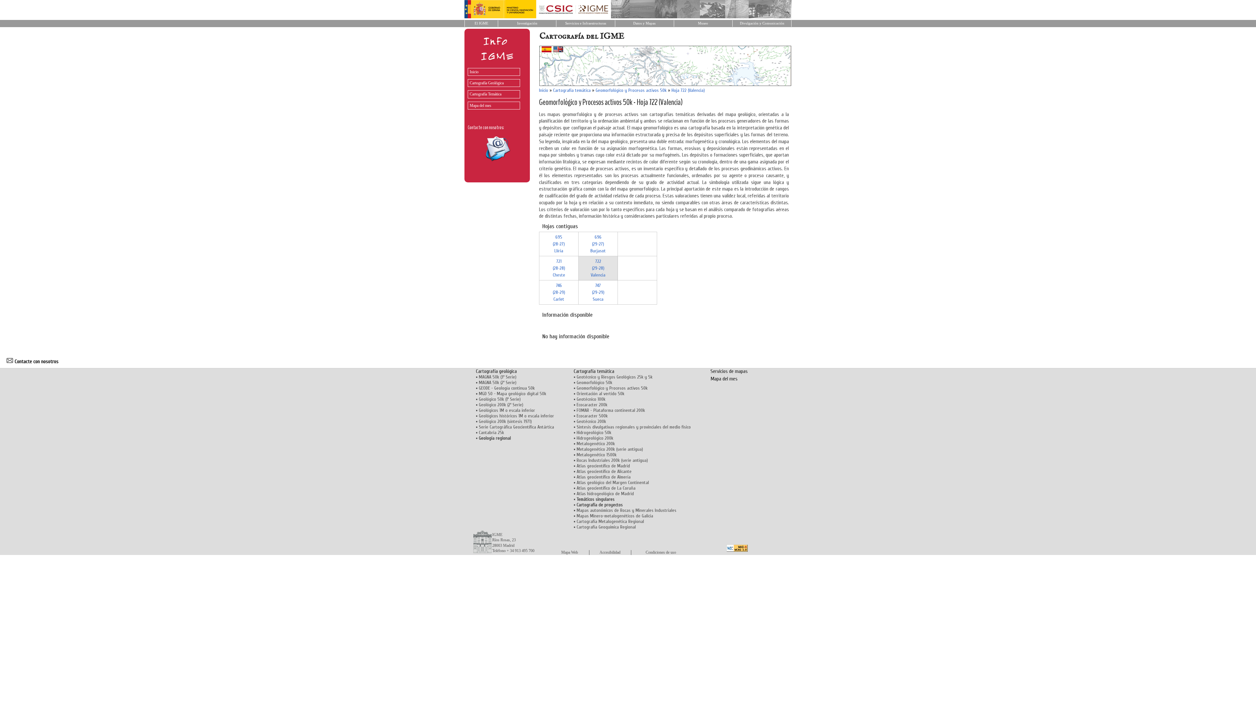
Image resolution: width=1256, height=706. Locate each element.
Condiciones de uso (661, 552)
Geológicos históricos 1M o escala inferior (516, 416)
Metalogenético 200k (596, 443)
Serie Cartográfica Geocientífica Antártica (516, 427)
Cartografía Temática (485, 94)
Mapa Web (569, 552)
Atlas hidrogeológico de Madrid (605, 493)
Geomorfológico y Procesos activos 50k (631, 90)
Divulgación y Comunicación (762, 23)
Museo (703, 23)
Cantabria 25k (491, 432)
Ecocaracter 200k (592, 405)
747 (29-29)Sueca (598, 292)
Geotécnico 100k (591, 399)
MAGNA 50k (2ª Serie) (497, 382)
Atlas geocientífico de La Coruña (606, 488)
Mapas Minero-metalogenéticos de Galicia (615, 516)
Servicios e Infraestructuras (585, 23)
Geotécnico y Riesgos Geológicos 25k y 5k (615, 377)
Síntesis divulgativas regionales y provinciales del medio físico (634, 427)
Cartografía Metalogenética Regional (610, 521)
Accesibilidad (610, 552)
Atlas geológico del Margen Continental (613, 482)
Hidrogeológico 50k (594, 432)
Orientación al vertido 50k (600, 393)
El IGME (481, 23)
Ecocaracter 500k (592, 416)
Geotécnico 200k (591, 421)
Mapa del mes (480, 105)
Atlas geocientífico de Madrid (603, 466)
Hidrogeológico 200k (595, 438)
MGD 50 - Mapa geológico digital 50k (512, 393)
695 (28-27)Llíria (559, 244)
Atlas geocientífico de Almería (604, 477)
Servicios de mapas (729, 371)
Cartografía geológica (496, 371)
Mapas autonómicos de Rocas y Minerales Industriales (626, 510)
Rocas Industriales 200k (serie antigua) (612, 460)
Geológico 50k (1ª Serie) (500, 399)
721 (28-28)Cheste (559, 268)
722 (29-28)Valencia (598, 268)
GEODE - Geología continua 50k (507, 388)
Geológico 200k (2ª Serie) (501, 405)
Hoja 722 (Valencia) (688, 90)
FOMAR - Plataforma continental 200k (611, 410)
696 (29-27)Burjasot (598, 244)
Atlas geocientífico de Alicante (604, 471)
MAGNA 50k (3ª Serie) (497, 377)
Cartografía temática (572, 90)
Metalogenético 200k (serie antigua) (610, 449)
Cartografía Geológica (487, 83)
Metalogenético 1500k (597, 455)
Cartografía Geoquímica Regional (606, 527)
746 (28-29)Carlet (559, 292)
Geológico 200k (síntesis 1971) (505, 421)
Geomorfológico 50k (594, 382)
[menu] (492, 87)
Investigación (527, 23)
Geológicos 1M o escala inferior (507, 410)
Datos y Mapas (644, 23)
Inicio (474, 72)
